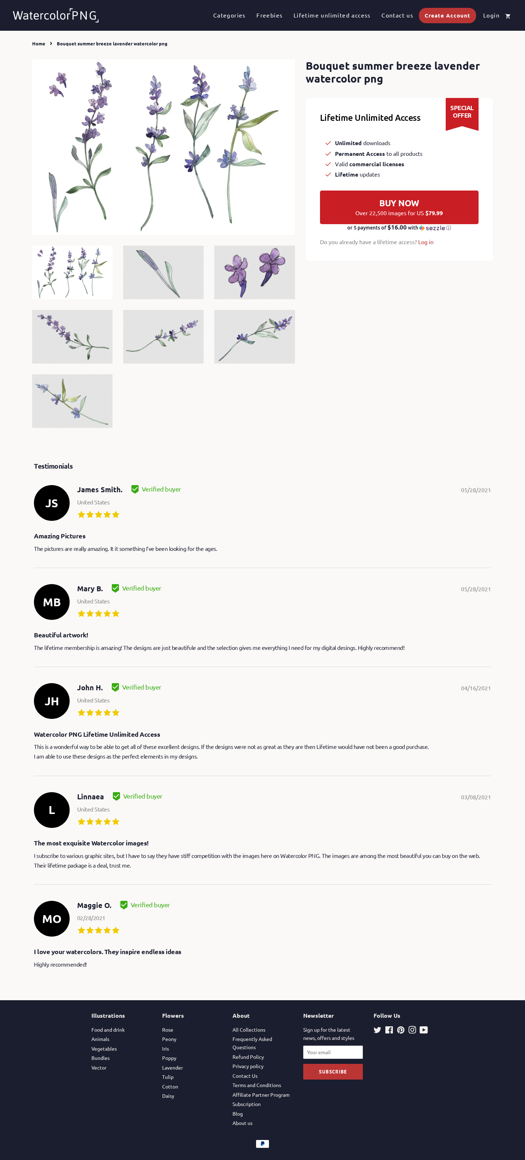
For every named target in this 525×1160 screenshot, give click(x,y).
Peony (169, 1039)
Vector (98, 1067)
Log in (426, 241)
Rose (167, 1029)
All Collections (248, 1029)
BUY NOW (399, 207)
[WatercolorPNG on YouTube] (424, 1031)
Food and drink (108, 1029)
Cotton (170, 1086)
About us (242, 1123)
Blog (237, 1113)
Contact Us (245, 1075)
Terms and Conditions (256, 1085)
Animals (100, 1039)
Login (491, 15)
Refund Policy (248, 1056)
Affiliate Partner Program (261, 1094)
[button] (399, 227)
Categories (229, 15)
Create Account (447, 15)
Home (38, 43)
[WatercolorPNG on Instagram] (412, 1031)
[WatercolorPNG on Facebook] (389, 1031)
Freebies (269, 15)
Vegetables (104, 1048)
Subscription (246, 1104)
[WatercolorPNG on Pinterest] (401, 1031)
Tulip (168, 1076)
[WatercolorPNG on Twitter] (377, 1031)
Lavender (172, 1067)
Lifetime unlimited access (332, 15)
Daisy (168, 1095)
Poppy (169, 1058)
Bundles (100, 1058)
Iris (165, 1048)
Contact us (397, 15)
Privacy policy (248, 1066)
